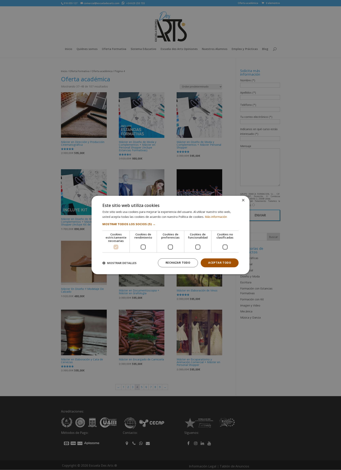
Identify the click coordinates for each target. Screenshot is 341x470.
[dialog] (170, 235)
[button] (170, 224)
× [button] (243, 200)
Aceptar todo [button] (219, 263)
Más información (216, 217)
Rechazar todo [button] (178, 263)
